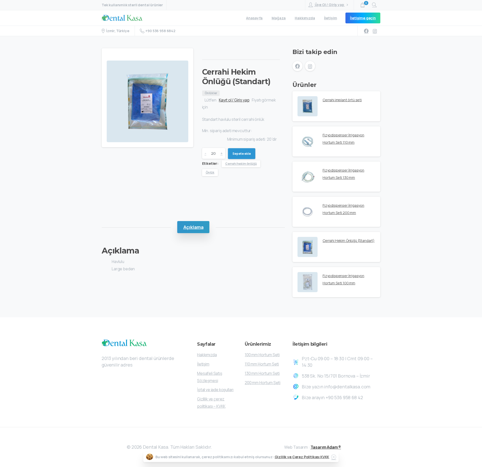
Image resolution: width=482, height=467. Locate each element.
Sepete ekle (241, 153)
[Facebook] (366, 31)
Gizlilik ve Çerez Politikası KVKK (302, 456)
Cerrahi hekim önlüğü (241, 164)
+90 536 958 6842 (160, 30)
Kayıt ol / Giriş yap (234, 100)
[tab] (193, 227)
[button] (109, 57)
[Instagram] (375, 31)
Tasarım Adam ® (326, 447)
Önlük (210, 172)
